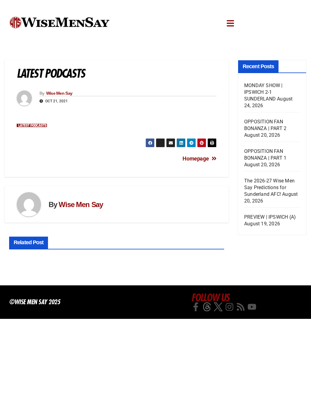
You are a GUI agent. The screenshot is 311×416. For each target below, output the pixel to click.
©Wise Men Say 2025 (34, 302)
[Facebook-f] (195, 306)
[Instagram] (229, 306)
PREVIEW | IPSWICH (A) (270, 217)
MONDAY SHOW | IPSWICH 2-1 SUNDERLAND (263, 92)
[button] (230, 23)
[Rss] (240, 306)
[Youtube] (252, 306)
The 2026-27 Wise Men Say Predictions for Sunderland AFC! (269, 187)
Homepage (196, 158)
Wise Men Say (59, 93)
